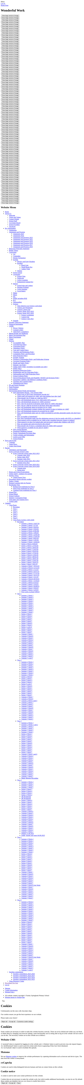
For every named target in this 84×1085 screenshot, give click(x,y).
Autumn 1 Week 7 (27, 649)
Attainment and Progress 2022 (23, 239)
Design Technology (19, 258)
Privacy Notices (18, 328)
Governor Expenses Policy (21, 361)
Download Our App (11, 983)
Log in (3, 3)
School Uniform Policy (20, 376)
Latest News (13, 444)
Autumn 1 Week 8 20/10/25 (30, 579)
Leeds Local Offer (19, 437)
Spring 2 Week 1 (26, 621)
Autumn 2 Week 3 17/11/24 (30, 573)
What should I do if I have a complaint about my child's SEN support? (39, 426)
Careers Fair (25, 317)
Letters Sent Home (15, 446)
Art (14, 254)
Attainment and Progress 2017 (23, 245)
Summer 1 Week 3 (27, 608)
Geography (16, 274)
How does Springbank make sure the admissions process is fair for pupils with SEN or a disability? (49, 418)
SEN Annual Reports (20, 429)
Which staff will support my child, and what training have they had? (39, 396)
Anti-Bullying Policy (20, 344)
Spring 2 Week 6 (26, 677)
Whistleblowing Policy (20, 383)
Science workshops (27, 315)
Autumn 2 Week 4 (27, 640)
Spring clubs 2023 (23, 457)
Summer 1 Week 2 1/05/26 (30, 540)
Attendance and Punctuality (18, 450)
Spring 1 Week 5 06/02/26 (29, 557)
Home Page (4, 5)
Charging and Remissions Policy (23, 352)
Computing (16, 256)
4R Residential (26, 798)
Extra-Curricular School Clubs (19, 451)
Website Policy (10, 992)
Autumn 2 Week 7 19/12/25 (30, 566)
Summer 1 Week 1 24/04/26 (30, 542)
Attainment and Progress (17, 232)
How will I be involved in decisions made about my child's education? (39, 404)
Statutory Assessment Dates (18, 498)
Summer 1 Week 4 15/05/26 (30, 536)
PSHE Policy (17, 368)
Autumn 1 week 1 (27, 658)
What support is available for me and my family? (33, 428)
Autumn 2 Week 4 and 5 (29, 701)
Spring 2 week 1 (26, 684)
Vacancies (12, 226)
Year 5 (15, 516)
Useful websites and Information (23, 435)
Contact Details (14, 219)
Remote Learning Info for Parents (20, 483)
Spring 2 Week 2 (26, 619)
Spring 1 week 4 (26, 627)
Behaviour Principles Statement (19, 249)
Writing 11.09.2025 (27, 833)
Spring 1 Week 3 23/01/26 (29, 560)
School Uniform (14, 496)
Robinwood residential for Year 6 (24, 487)
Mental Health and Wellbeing (18, 333)
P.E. (14, 296)
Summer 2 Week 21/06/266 (30, 531)
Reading (20, 263)
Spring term (21, 470)
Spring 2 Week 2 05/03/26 (29, 551)
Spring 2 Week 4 (26, 616)
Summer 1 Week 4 (27, 606)
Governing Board (14, 223)
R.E (14, 300)
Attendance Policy (19, 348)
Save (18, 1083)
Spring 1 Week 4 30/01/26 (29, 559)
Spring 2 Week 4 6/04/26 (29, 544)
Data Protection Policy (20, 356)
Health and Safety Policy (21, 363)
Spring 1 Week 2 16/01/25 (29, 562)
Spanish (15, 320)
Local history (21, 291)
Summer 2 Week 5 (27, 595)
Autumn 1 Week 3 (27, 717)
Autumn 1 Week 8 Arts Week (30, 885)
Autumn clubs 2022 (23, 455)
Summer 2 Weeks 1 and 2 (29, 725)
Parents (7, 448)
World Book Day (26, 267)
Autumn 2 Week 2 (27, 643)
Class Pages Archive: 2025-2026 (23, 520)
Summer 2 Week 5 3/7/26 (29, 525)
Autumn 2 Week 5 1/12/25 (30, 570)
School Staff (13, 221)
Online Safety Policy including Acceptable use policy (30, 367)
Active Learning (22, 280)
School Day (13, 492)
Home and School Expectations (19, 472)
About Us (8, 213)
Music (15, 295)
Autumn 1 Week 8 (27, 647)
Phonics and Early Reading (26, 261)
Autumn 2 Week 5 (27, 638)
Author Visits (25, 269)
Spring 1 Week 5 (26, 625)
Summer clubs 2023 (23, 459)
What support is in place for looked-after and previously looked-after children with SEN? (46, 422)
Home (7, 212)
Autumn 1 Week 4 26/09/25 (30, 586)
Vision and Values (15, 217)
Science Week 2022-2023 (25, 311)
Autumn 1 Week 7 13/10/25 (30, 581)
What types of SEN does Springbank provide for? (33, 394)
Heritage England (23, 287)
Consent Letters (18, 330)
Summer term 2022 (23, 463)
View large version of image (10, 15)
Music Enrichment (15, 337)
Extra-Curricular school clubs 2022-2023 (26, 453)
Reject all (4, 1021)
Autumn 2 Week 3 (27, 642)
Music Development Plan (17, 335)
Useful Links (13, 501)
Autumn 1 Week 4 (27, 654)
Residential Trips (14, 485)
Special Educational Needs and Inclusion (22, 391)
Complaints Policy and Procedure (24, 354)
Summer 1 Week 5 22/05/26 (30, 535)
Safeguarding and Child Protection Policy (26, 374)
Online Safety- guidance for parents (20, 474)
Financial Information (16, 324)
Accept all (12, 1021)
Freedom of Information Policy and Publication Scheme (31, 359)
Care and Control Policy (21, 350)
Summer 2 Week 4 (27, 597)
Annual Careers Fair (23, 309)
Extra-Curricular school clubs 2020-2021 (26, 464)
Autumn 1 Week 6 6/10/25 (30, 583)
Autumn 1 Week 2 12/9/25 (30, 590)
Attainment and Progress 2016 (23, 247)
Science (15, 304)
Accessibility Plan (19, 343)
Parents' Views (14, 475)
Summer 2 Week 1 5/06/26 (30, 533)
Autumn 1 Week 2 (27, 656)
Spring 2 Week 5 (26, 614)
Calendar (12, 442)
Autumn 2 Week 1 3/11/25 (29, 577)
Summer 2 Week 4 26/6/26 (30, 527)
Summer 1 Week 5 (27, 605)
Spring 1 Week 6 (26, 623)
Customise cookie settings (25, 1021)
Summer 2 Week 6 (27, 902)
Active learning (22, 289)
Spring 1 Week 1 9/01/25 (29, 564)
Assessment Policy (19, 346)
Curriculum (12, 252)
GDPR (11, 326)
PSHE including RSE (20, 298)
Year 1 (15, 509)
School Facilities (14, 225)
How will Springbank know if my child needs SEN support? (36, 400)
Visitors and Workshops (25, 308)
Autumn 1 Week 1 (27, 776)
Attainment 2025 (18, 234)
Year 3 (15, 512)
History (15, 284)
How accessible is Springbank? (27, 416)
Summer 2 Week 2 (27, 664)
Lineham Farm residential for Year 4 (24, 490)
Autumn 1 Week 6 (27, 651)
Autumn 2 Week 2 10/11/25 (30, 575)
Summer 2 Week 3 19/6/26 (30, 529)
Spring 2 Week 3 (26, 618)
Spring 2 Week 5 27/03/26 (29, 546)
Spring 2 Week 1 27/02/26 (29, 553)
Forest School (17, 273)
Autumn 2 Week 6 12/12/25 (30, 568)
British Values (13, 250)
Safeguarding (17, 302)
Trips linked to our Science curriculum (29, 306)
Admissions (13, 230)
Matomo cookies (11, 1056)
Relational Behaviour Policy (22, 370)
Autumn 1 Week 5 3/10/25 (30, 584)
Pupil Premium (14, 387)
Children (8, 503)
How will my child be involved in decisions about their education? (38, 405)
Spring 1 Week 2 (26, 630)
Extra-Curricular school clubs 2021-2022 (26, 461)
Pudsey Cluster (14, 481)
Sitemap (7, 988)
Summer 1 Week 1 (27, 612)
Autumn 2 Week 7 (27, 634)
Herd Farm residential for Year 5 (23, 488)
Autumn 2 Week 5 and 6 (29, 754)
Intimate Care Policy (19, 365)
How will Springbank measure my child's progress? (34, 402)
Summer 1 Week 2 (27, 601)
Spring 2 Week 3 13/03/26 (29, 549)
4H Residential (26, 797)
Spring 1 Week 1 (26, 632)
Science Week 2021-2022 (25, 313)
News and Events (10, 440)
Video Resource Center (16, 981)
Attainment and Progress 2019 (23, 241)
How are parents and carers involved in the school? (33, 424)
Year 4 (15, 514)
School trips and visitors (25, 285)
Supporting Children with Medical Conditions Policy (30, 380)
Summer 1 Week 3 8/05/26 (30, 538)
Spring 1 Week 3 (26, 629)
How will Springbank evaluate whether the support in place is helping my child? (43, 409)
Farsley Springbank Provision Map (24, 433)
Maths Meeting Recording (29, 778)
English (15, 260)
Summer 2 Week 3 (27, 599)
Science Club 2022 (27, 319)
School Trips (21, 276)
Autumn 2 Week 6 (27, 636)
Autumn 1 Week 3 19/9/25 (30, 588)
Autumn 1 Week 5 (27, 653)
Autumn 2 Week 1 (27, 645)
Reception (16, 507)
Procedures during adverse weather (20, 479)
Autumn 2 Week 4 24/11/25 (30, 571)
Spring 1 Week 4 (26, 690)
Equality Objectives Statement (18, 322)
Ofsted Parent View (19, 477)
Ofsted (11, 339)
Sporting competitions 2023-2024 (24, 977)
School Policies (18, 439)
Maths (15, 293)
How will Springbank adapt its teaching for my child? (34, 407)
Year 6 (15, 518)
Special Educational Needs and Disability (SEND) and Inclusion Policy (36, 378)
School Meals (13, 494)
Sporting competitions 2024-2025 (24, 976)
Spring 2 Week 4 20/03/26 (29, 547)
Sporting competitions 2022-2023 (24, 979)
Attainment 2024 (18, 236)
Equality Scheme (18, 357)
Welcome (12, 215)
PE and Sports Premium (16, 385)
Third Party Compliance (21, 332)
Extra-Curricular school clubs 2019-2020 (26, 466)
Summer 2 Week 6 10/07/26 (30, 523)
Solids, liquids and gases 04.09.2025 (33, 835)
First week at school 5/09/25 (30, 592)
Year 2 (15, 511)
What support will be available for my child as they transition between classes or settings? (46, 420)
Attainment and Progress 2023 (23, 237)
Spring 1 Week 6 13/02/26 (29, 555)
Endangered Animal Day (25, 282)
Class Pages (13, 505)
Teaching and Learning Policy (23, 381)
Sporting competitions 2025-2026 (24, 974)
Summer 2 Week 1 (27, 603)
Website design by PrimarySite (15, 997)
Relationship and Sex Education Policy (25, 372)
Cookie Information (11, 990)
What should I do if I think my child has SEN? (32, 398)
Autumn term (21, 468)
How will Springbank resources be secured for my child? (35, 411)
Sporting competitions (16, 972)
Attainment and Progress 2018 (23, 243)
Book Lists (24, 265)
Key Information (10, 228)
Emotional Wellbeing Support (22, 431)
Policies (11, 341)
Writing (19, 271)
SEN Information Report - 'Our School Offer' (27, 392)
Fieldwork (20, 278)
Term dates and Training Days (18, 499)
